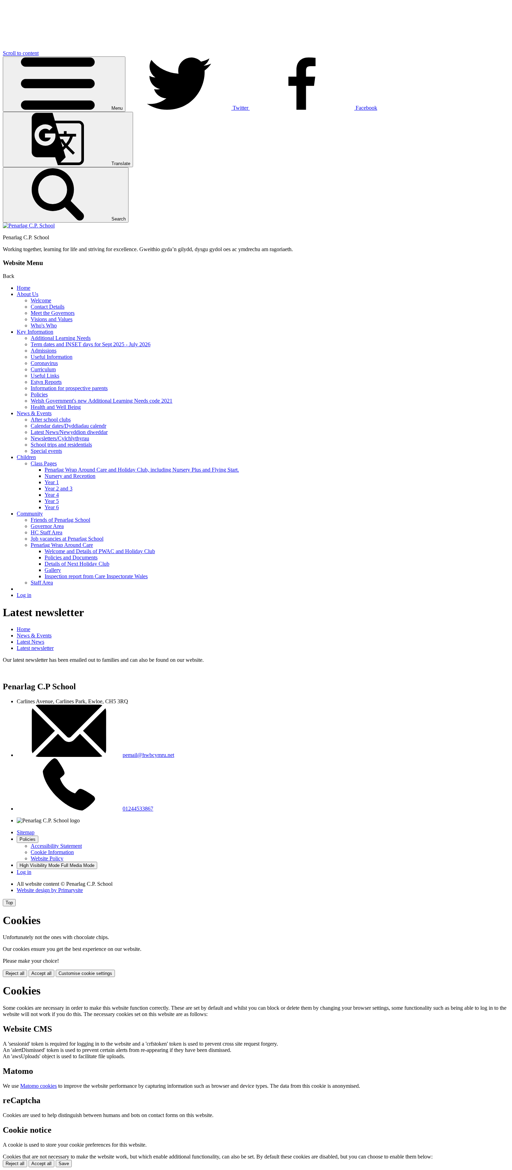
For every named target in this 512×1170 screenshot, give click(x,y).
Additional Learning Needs (61, 338)
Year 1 (52, 482)
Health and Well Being (56, 407)
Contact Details (47, 307)
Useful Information (51, 357)
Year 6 (52, 507)
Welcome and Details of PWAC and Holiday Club (100, 551)
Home (23, 288)
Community (30, 514)
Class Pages (44, 463)
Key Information (35, 332)
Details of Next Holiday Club (77, 564)
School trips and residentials (61, 445)
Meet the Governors (53, 313)
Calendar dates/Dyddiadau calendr (68, 426)
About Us (27, 294)
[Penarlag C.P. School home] (29, 225)
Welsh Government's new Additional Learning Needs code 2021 (101, 401)
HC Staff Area (46, 532)
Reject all (15, 973)
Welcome (41, 300)
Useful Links (45, 376)
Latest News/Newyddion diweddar (69, 432)
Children (26, 457)
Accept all (41, 973)
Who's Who (44, 325)
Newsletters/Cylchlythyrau (60, 438)
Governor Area (47, 526)
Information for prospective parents (69, 388)
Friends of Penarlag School (60, 520)
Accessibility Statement (56, 846)
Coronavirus (44, 363)
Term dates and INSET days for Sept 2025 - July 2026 (90, 344)
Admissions (43, 351)
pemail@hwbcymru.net (148, 755)
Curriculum (43, 369)
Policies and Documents (71, 557)
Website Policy (47, 858)
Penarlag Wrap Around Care (62, 545)
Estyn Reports (46, 382)
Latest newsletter (35, 648)
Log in (24, 595)
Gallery (53, 570)
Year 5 (52, 501)
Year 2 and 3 (58, 488)
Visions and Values (51, 319)
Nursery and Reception (70, 476)
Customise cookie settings (85, 973)
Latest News (30, 642)
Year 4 (52, 495)
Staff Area (42, 583)
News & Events (34, 413)
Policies (39, 394)
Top (9, 902)
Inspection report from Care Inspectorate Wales (96, 576)
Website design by (50, 890)
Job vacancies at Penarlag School (67, 539)
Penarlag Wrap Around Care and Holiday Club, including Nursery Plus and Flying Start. (142, 470)
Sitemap (25, 832)
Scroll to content (21, 53)
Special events (46, 451)
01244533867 (138, 809)
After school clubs (51, 420)
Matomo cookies (38, 1086)
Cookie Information (52, 852)
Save (64, 1163)
